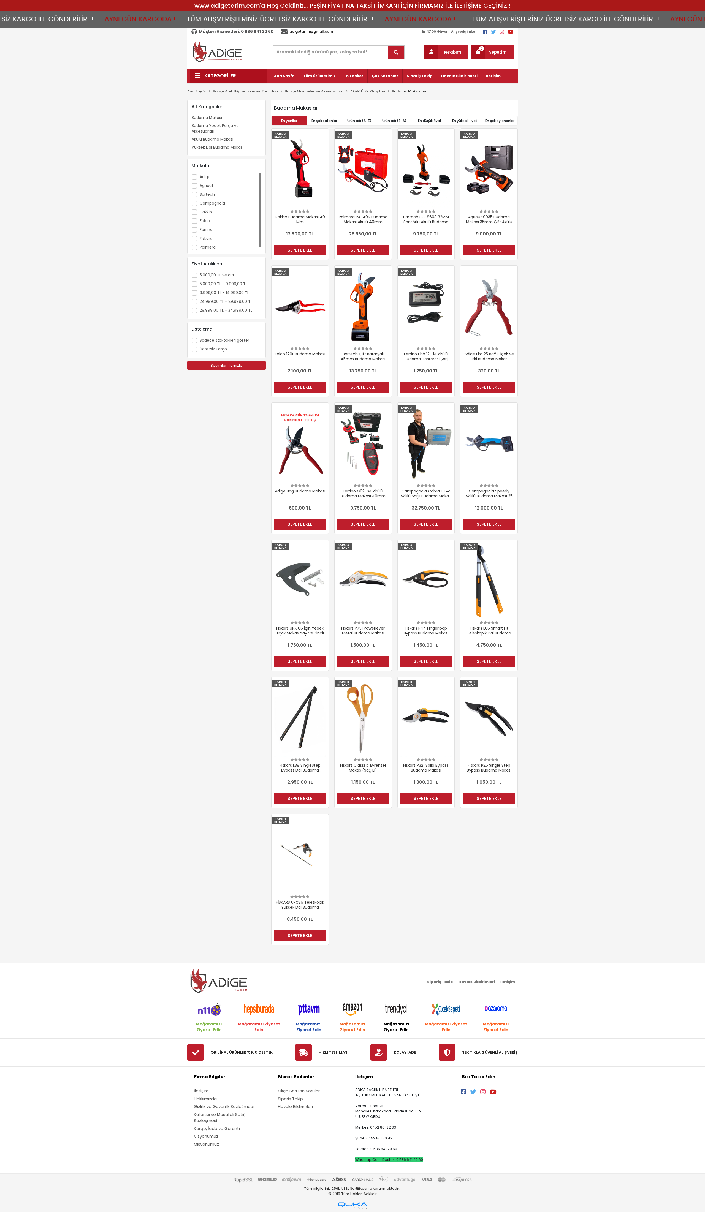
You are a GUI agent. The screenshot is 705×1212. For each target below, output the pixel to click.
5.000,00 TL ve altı (217, 275)
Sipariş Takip (420, 75)
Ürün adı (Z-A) (394, 120)
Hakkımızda (205, 1099)
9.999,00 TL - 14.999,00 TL (224, 292)
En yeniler (289, 120)
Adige (205, 176)
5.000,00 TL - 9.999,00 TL (223, 284)
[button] (446, 52)
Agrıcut (206, 185)
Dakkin (206, 212)
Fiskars (206, 238)
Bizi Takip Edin (478, 1077)
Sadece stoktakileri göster (224, 340)
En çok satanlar (324, 120)
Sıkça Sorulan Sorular (299, 1091)
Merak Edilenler (296, 1077)
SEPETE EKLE (300, 250)
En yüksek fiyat (464, 120)
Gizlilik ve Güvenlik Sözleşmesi (224, 1106)
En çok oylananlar (499, 120)
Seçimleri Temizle (226, 365)
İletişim (493, 75)
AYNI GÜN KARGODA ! (82, 19)
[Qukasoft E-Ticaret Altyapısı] (352, 1205)
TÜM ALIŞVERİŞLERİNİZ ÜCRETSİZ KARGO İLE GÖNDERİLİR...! (222, 19)
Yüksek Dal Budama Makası (217, 147)
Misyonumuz (206, 1144)
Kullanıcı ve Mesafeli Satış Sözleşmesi (219, 1118)
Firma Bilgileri (210, 1077)
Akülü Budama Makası (212, 139)
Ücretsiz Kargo (213, 349)
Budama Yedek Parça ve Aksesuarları (215, 128)
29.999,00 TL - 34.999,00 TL (226, 310)
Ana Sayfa (284, 75)
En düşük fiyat (429, 120)
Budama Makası (207, 117)
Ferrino (206, 229)
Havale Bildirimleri (459, 75)
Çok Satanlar (385, 75)
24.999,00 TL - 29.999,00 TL (226, 301)
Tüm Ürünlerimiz (319, 75)
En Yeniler (353, 75)
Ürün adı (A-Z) (359, 120)
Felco (205, 221)
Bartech (207, 194)
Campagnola (212, 203)
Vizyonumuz (206, 1136)
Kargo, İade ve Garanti (217, 1128)
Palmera (208, 247)
